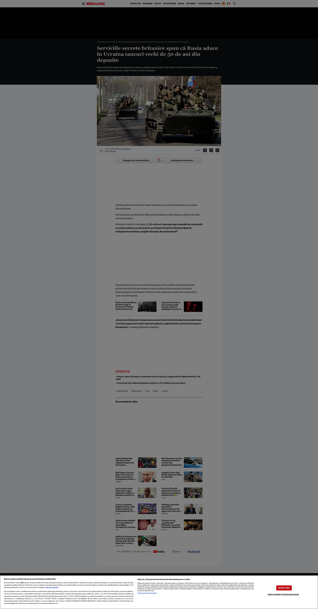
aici (32, 598)
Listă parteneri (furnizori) (147, 593)
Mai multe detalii (52, 587)
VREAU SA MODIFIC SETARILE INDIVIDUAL (283, 594)
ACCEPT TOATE (284, 588)
